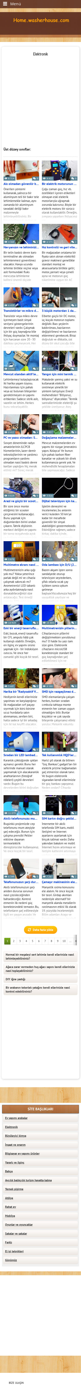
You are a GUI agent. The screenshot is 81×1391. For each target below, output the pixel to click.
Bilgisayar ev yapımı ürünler (22, 1153)
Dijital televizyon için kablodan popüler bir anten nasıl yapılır (59, 501)
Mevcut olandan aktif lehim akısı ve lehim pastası (21, 374)
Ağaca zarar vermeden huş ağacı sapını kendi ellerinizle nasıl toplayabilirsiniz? (40, 969)
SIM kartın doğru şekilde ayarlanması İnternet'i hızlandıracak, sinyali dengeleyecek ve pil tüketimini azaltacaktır (59, 818)
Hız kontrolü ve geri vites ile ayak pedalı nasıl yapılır (59, 247)
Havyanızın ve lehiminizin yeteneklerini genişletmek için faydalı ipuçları (21, 247)
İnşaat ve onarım (15, 1145)
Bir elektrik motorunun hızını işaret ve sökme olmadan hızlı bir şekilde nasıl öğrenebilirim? (59, 184)
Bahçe (9, 1171)
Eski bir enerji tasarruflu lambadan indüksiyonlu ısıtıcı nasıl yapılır (21, 628)
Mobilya (10, 1216)
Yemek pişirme (14, 1189)
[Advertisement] (40, 97)
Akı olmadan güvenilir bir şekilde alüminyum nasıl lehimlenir (21, 184)
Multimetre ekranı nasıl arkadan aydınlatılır (21, 565)
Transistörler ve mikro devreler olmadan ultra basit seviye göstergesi (21, 311)
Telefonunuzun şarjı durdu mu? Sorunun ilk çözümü (21, 882)
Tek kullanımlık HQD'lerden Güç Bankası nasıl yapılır (59, 755)
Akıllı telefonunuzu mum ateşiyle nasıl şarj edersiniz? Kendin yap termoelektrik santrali (21, 818)
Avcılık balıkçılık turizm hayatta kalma (28, 1180)
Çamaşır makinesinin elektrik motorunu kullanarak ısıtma (59, 882)
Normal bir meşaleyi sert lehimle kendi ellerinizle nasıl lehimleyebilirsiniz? (40, 956)
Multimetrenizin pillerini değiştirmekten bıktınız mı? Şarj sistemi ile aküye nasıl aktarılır (59, 628)
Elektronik (11, 1127)
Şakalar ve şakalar (16, 1233)
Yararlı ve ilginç (14, 1162)
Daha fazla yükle (43, 930)
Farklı (8, 1242)
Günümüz (11, 1260)
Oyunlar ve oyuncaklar (19, 1224)
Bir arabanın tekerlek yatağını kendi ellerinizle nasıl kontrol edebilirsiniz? (38, 989)
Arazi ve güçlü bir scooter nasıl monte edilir (21, 501)
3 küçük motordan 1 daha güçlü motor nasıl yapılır (59, 311)
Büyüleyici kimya (15, 1136)
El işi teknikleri (14, 1251)
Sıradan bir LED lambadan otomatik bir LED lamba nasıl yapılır (21, 755)
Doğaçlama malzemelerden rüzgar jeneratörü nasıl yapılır (59, 437)
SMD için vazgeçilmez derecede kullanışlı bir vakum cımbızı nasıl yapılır (59, 691)
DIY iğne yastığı (15, 979)
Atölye (9, 1198)
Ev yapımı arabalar (16, 1118)
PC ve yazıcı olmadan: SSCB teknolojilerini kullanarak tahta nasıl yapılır (21, 437)
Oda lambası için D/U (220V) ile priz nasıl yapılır (59, 565)
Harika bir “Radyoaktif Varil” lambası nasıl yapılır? (21, 691)
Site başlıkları (40, 1109)
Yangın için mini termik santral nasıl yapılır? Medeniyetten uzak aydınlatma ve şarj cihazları (59, 374)
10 (64, 941)
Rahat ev (10, 1207)
